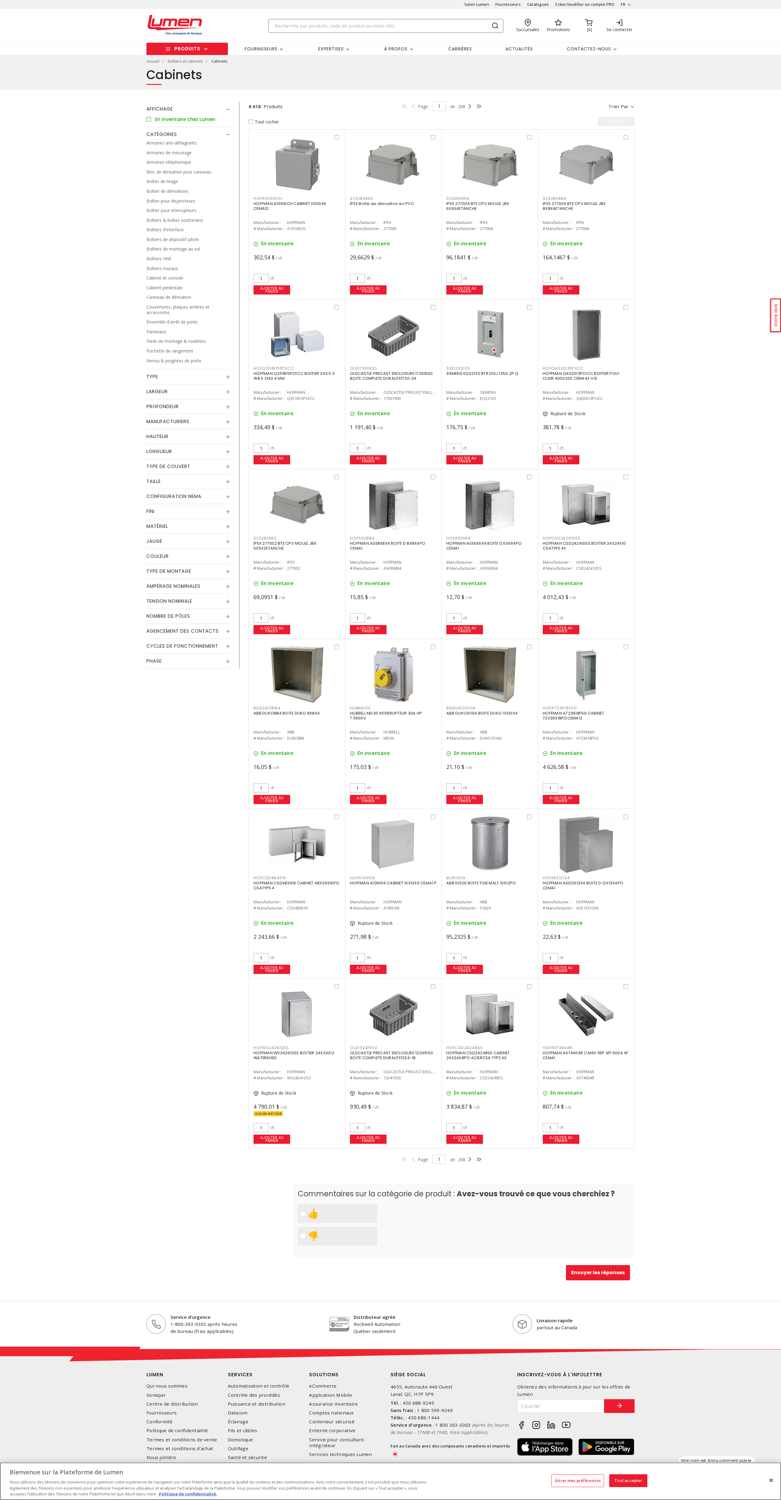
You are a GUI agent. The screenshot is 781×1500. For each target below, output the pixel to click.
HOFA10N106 (362, 877)
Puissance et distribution (256, 1404)
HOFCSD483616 (270, 877)
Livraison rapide (555, 1320)
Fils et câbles (242, 1430)
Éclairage (238, 1422)
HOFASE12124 (556, 877)
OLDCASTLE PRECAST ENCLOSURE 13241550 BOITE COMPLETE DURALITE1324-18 (391, 1055)
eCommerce (323, 1386)
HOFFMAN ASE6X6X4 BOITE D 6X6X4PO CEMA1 (484, 546)
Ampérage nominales (173, 586)
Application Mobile (330, 1395)
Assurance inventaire (333, 1404)
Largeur (157, 391)
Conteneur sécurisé (332, 1422)
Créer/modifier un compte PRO (584, 4)
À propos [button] (396, 49)
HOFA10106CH (268, 198)
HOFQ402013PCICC (563, 368)
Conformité (159, 1422)
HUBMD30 (360, 708)
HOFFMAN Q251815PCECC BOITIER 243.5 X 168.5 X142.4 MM (294, 376)
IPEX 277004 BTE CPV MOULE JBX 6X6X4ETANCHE (477, 206)
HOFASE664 (458, 538)
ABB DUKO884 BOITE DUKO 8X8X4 (287, 713)
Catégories (161, 134)
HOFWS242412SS (271, 1047)
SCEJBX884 (555, 198)
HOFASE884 (362, 538)
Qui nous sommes (167, 1386)
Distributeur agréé (374, 1317)
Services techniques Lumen (340, 1454)
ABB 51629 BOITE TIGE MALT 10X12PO (481, 883)
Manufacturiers (167, 421)
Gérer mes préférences (578, 1480)
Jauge (154, 541)
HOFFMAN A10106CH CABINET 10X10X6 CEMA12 (290, 206)
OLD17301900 (363, 368)
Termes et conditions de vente (181, 1440)
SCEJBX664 (458, 198)
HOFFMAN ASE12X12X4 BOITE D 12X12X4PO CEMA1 (583, 885)
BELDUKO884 (267, 708)
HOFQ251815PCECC (274, 368)
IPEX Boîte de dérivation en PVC (382, 203)
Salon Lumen (476, 4)
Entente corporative (332, 1430)
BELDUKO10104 (461, 708)
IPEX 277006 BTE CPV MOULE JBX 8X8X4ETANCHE (574, 206)
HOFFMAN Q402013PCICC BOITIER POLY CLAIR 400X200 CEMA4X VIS (581, 376)
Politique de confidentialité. (187, 1493)
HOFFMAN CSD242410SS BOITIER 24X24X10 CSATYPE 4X (584, 546)
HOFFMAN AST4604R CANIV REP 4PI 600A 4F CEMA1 (585, 1055)
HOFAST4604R (557, 1047)
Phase (154, 661)
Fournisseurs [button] (261, 49)
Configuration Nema (173, 496)
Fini (150, 511)
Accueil (152, 61)
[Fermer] (771, 1480)
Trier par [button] (618, 106)
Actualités (519, 49)
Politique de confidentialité (177, 1430)
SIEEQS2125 (458, 368)
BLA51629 (456, 877)
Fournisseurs (508, 4)
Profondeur (162, 406)
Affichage (159, 109)
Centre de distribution (172, 1404)
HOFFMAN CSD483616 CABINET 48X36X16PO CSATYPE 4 (296, 885)
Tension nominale (169, 601)
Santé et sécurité (247, 1457)
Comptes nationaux (331, 1413)
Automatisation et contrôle (259, 1386)
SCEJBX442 (361, 198)
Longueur (159, 451)
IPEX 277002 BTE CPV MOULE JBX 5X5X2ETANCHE (285, 546)
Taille (153, 481)
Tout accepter (628, 1480)
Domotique (240, 1440)
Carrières (460, 49)
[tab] (188, 109)
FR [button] (623, 4)
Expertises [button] (331, 49)
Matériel (157, 526)
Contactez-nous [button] (589, 49)
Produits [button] (187, 49)
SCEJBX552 (265, 538)
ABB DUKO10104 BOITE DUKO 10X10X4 (482, 713)
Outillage (238, 1448)
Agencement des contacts (182, 631)
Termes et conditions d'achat (179, 1448)
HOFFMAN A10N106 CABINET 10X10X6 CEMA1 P (393, 883)
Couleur (157, 556)
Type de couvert (168, 466)
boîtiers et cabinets (185, 61)
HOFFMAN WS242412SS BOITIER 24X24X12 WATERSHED (294, 1055)
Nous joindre (161, 1457)
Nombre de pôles (168, 616)
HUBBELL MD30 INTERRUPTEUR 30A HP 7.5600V (386, 716)
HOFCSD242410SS (562, 538)
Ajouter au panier (272, 290)
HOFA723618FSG (560, 708)
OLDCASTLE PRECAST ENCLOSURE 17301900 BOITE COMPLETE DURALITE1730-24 (391, 376)
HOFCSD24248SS (464, 1047)
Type (152, 376)
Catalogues (538, 4)
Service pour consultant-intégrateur (337, 1442)
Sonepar (156, 1395)
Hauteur (157, 436)
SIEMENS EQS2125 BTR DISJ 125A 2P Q (482, 373)
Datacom (238, 1413)
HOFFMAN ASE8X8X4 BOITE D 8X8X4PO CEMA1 (387, 546)
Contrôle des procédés (254, 1395)
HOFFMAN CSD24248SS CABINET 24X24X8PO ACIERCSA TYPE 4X (478, 1055)
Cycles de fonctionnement (182, 646)
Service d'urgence (191, 1317)
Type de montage (168, 571)
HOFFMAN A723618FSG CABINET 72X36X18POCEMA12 (573, 716)
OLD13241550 (363, 1047)
